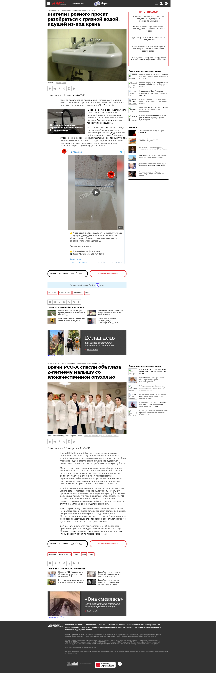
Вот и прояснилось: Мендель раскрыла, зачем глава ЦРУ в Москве (153, 148)
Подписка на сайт (72, 627)
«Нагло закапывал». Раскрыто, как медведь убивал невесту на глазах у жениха (153, 101)
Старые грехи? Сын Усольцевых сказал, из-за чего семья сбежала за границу (153, 93)
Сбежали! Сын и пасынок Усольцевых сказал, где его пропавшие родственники (153, 109)
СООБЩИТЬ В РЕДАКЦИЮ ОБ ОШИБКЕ (78, 630)
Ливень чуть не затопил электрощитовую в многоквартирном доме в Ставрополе (102, 322)
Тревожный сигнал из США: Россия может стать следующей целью (152, 156)
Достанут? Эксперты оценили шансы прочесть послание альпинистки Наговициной (153, 413)
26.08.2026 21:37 (54, 363)
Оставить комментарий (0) (108, 273)
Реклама (102, 625)
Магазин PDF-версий (116, 625)
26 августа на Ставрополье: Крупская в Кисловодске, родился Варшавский (148, 59)
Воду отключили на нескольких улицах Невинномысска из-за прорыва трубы (110, 313)
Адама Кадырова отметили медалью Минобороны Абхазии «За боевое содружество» (148, 49)
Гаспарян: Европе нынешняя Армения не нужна (149, 140)
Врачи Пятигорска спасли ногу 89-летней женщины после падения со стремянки (110, 574)
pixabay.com (61, 83)
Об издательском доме (74, 625)
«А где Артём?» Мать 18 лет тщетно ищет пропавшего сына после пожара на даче (152, 396)
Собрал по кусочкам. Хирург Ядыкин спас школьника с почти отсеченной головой (153, 76)
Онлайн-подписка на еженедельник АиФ (143, 625)
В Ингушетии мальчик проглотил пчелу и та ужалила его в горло (71, 581)
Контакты (86, 627)
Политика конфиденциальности (148, 627)
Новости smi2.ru (56, 355)
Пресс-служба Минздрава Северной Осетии (101, 436)
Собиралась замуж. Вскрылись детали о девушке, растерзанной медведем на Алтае (152, 388)
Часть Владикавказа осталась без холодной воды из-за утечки (71, 320)
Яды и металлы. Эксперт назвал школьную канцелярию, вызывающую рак (151, 380)
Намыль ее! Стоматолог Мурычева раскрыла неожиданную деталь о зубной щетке (152, 118)
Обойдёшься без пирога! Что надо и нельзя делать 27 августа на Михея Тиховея (148, 29)
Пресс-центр (91, 625)
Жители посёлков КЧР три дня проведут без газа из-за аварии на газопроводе (71, 313)
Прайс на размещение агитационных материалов (112, 627)
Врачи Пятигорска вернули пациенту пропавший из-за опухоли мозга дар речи (108, 582)
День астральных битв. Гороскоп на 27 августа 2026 (148, 39)
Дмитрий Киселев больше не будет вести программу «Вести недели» (152, 164)
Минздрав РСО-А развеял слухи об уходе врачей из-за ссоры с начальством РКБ (70, 574)
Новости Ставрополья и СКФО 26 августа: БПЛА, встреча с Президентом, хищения (148, 19)
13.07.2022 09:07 (54, 10)
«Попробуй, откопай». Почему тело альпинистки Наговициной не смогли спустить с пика (153, 404)
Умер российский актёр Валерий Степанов (151, 131)
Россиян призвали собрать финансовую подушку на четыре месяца (151, 173)
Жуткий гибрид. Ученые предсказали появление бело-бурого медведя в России (153, 85)
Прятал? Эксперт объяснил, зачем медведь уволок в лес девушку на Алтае (152, 371)
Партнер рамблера (86, 663)
